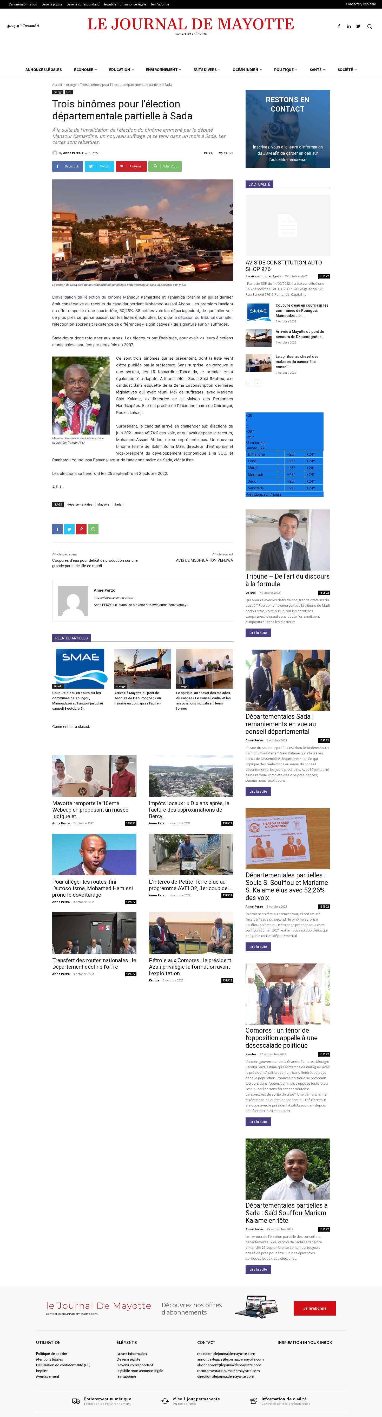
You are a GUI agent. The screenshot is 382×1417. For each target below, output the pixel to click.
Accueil (57, 84)
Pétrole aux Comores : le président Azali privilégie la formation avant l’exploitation (190, 966)
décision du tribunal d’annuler (205, 317)
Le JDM (251, 592)
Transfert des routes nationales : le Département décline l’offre (94, 963)
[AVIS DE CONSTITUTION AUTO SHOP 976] (288, 225)
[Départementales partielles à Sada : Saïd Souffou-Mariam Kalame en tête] (288, 1169)
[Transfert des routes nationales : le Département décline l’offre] (94, 933)
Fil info (58, 686)
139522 (130, 823)
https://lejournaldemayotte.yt (113, 597)
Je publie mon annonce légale (140, 1370)
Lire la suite (258, 633)
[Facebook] (339, 26)
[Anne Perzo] (55, 153)
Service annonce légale (263, 276)
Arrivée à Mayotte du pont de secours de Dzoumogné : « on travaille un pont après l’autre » (137, 698)
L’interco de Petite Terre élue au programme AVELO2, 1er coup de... (190, 885)
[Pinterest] (81, 529)
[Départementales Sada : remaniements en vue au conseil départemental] (288, 680)
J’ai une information (132, 1353)
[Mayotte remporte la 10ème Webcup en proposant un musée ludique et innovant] (94, 776)
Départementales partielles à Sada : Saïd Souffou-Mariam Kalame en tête (287, 1213)
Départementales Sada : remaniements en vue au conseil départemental (281, 724)
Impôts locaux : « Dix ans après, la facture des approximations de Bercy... (189, 809)
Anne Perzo (72, 153)
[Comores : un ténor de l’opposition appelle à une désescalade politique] (288, 994)
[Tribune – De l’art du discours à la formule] (288, 540)
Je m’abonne (126, 1376)
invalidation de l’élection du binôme (88, 297)
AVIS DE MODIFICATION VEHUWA (204, 560)
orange (71, 84)
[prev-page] (249, 383)
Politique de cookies (52, 1353)
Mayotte (103, 504)
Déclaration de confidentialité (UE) (63, 1365)
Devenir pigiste (128, 1359)
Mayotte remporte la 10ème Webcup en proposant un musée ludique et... (90, 809)
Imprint (42, 1370)
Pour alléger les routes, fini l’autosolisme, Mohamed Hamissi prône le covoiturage (92, 888)
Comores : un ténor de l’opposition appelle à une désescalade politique (282, 1038)
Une (68, 92)
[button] (369, 26)
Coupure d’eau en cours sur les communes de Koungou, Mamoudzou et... (302, 310)
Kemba (154, 980)
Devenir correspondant (135, 1365)
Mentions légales (49, 1359)
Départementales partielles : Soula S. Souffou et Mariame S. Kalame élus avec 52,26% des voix (287, 886)
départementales (79, 504)
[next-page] (257, 383)
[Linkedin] (348, 26)
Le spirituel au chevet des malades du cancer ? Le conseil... (297, 361)
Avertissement (47, 1376)
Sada (118, 504)
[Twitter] (358, 26)
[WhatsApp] (93, 529)
